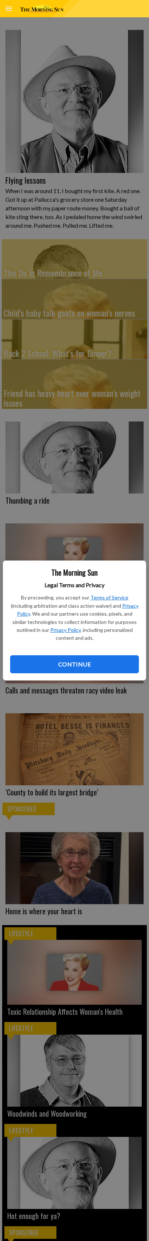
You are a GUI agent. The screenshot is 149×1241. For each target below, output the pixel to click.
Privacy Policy (65, 630)
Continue (74, 664)
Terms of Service (109, 597)
